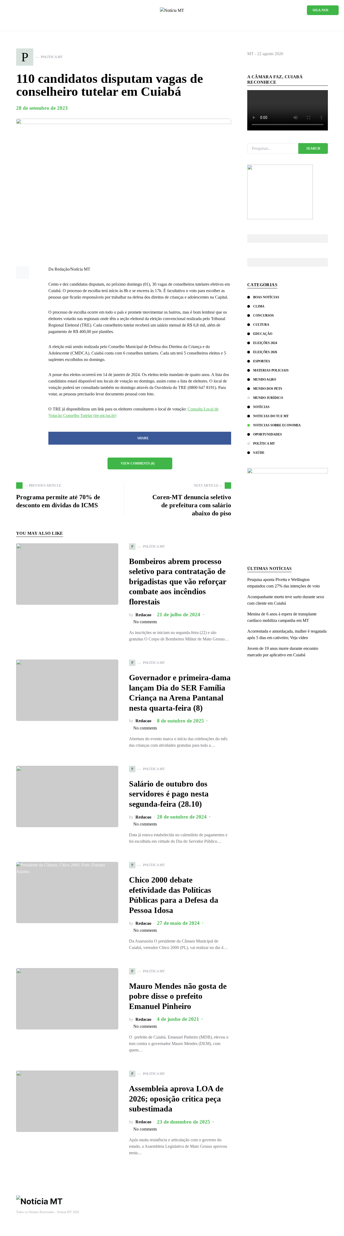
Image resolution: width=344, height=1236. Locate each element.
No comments (145, 621)
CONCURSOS (263, 315)
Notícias (261, 407)
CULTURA (261, 325)
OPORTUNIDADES (267, 434)
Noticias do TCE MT (271, 416)
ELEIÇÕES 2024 (265, 343)
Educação (262, 334)
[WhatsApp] (7, 10)
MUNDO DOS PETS (267, 389)
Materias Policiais (271, 370)
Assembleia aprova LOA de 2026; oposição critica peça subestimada (176, 1098)
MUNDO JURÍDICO (268, 398)
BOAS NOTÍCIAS (266, 297)
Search (313, 148)
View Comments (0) (138, 463)
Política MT (264, 443)
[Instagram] (24, 10)
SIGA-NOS (320, 10)
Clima (258, 306)
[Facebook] (16, 10)
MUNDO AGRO (264, 379)
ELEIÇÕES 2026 (265, 352)
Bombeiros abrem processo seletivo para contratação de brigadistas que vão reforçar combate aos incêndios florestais (177, 581)
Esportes (261, 361)
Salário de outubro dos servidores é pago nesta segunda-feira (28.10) (169, 793)
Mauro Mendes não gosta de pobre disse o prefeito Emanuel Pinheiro (178, 996)
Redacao (143, 614)
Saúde (258, 453)
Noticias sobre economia (277, 425)
